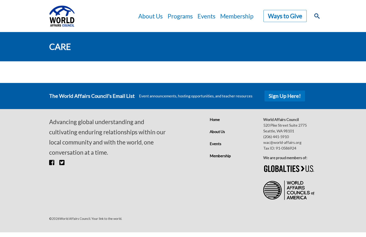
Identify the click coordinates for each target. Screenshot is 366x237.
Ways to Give (285, 16)
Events (215, 143)
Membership (236, 16)
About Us (217, 131)
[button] (54, 162)
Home (215, 119)
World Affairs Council (62, 16)
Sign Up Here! (285, 96)
